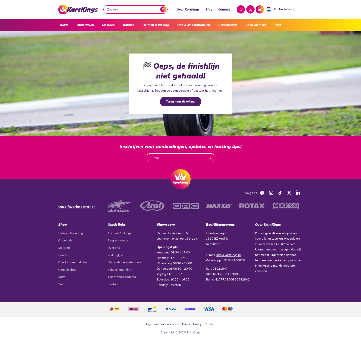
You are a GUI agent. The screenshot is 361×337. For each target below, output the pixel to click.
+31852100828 (233, 260)
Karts (64, 25)
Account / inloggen (120, 233)
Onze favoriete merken (76, 206)
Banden (128, 25)
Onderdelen (85, 25)
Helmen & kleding (156, 25)
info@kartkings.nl (228, 255)
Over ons (114, 248)
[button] (64, 25)
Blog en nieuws (118, 240)
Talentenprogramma (122, 277)
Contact (224, 9)
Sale (278, 25)
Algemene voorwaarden (162, 324)
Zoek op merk (256, 25)
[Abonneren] (210, 157)
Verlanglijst (115, 255)
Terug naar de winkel (180, 101)
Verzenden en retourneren (125, 262)
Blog (209, 9)
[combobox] (135, 9)
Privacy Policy (192, 324)
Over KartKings (188, 9)
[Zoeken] (163, 9)
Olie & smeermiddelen (193, 25)
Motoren (108, 25)
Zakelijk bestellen (120, 269)
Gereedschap (227, 25)
